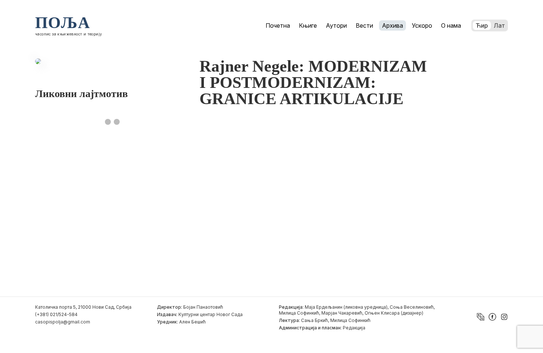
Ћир (482, 25)
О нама (451, 25)
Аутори (336, 25)
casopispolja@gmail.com (62, 322)
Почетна (278, 25)
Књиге (308, 25)
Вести (364, 25)
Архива (392, 25)
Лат (499, 25)
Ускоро (422, 25)
